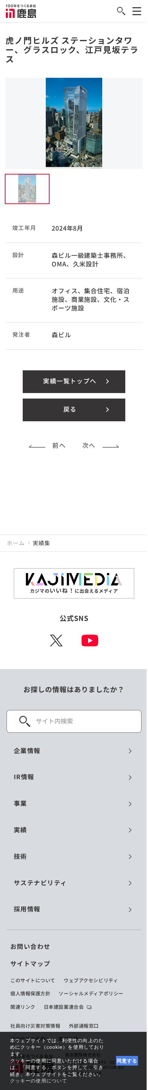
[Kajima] (21, 11)
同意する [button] (127, 1060)
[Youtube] (90, 640)
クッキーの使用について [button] (38, 1080)
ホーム (16, 543)
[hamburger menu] (137, 11)
